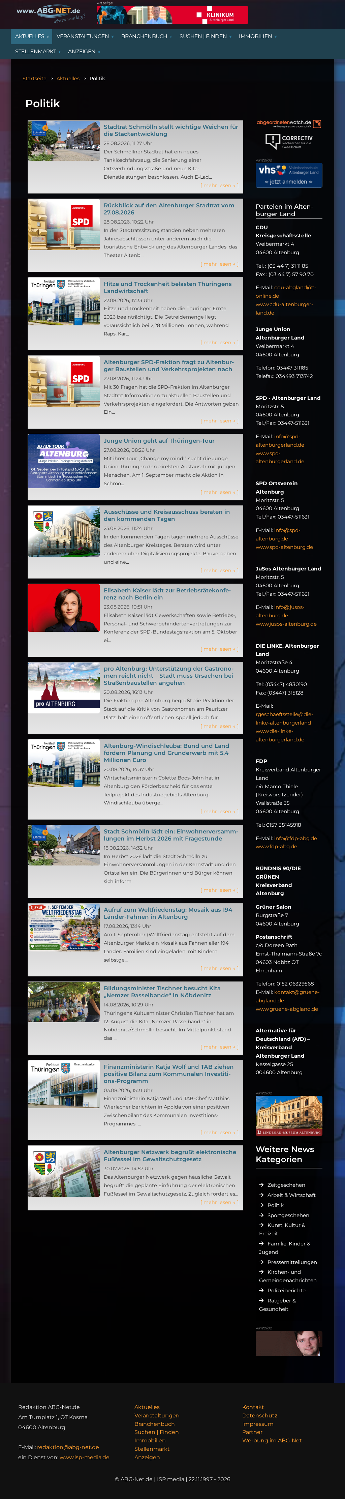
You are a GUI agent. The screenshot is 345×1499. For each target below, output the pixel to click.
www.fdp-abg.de (276, 846)
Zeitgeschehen (286, 1185)
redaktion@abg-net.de (68, 1447)
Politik (276, 1205)
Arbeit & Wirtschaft (292, 1195)
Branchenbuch (154, 1424)
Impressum (258, 1424)
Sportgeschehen (288, 1215)
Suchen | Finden (156, 1432)
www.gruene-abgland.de (287, 1009)
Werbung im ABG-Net (272, 1440)
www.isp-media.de (84, 1457)
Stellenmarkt (152, 1449)
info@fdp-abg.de (295, 838)
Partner (252, 1432)
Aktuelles (68, 79)
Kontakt (253, 1407)
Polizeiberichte (287, 1290)
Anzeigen (147, 1457)
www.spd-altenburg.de (284, 547)
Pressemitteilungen (292, 1262)
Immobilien (150, 1440)
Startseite (34, 79)
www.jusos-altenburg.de (286, 624)
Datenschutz (259, 1415)
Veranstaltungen (157, 1415)
